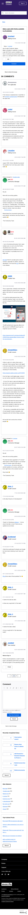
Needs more (6, 793)
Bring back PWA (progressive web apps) (13, 820)
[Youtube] (8, 874)
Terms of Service (14, 888)
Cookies (11, 890)
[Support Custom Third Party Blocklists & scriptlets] (20, 72)
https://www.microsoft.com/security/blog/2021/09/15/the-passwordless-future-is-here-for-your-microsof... (14, 336)
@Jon (4, 574)
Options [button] (26, 22)
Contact (19, 890)
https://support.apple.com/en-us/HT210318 (14, 371)
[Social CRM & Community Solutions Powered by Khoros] (23, 911)
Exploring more (6, 798)
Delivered (5, 806)
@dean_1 (17, 520)
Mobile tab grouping (19, 769)
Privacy (3, 890)
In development (7, 801)
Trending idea (16, 176)
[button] (4, 59)
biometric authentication (11, 96)
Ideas (3, 22)
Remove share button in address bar (19, 744)
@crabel (5, 259)
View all (7, 775)
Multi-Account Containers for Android (12, 835)
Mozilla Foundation (5, 895)
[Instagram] (5, 874)
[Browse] (2, 3)
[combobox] (14, 13)
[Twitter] (2, 874)
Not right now (6, 803)
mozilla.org (3, 888)
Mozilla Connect (9, 3)
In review (10, 46)
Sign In (23, 3)
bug (17, 262)
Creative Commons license (7, 901)
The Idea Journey (8, 209)
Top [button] (2, 911)
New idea (5, 788)
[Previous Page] (9, 673)
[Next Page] (19, 673)
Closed (4, 808)
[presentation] (4, 685)
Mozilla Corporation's (8, 894)
